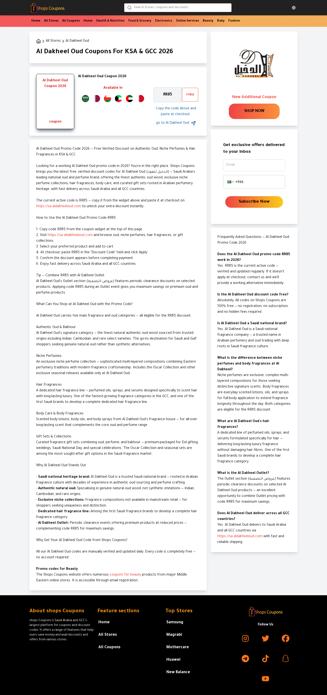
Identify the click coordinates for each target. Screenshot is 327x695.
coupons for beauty (125, 575)
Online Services (187, 21)
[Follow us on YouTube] (265, 679)
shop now (254, 111)
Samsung (174, 622)
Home (35, 21)
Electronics (163, 21)
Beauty (208, 21)
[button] (230, 181)
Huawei (173, 660)
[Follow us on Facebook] (285, 638)
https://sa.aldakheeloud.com (58, 207)
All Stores (51, 21)
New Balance (178, 672)
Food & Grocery (139, 21)
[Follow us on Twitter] (265, 638)
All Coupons (71, 21)
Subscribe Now (254, 202)
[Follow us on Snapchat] (285, 658)
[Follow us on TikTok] (265, 658)
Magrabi (174, 635)
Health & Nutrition (110, 21)
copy (190, 95)
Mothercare (177, 647)
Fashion (234, 21)
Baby (221, 21)
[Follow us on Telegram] (245, 658)
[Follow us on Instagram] (245, 638)
